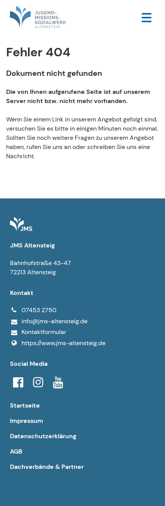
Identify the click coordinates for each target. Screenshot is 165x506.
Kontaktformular (43, 332)
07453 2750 (38, 310)
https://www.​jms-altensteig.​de (63, 343)
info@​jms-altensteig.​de (54, 321)
